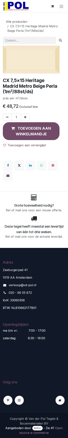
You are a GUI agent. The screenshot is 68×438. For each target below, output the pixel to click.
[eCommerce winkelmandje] (52, 6)
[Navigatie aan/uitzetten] (61, 6)
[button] (31, 131)
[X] (19, 165)
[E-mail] (7, 175)
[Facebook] (7, 165)
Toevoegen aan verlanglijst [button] (27, 145)
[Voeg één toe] (25, 117)
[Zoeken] (60, 40)
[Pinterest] (52, 165)
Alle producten (16, 22)
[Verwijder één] (7, 117)
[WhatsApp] (41, 165)
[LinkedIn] (30, 165)
